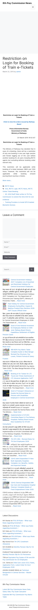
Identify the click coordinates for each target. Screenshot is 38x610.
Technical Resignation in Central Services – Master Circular (17, 572)
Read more (21, 301)
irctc (6, 189)
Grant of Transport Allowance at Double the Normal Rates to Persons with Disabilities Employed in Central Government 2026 (18, 395)
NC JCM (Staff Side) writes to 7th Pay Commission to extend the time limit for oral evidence (18, 196)
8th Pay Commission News (17, 3)
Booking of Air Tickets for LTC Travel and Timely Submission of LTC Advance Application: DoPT (22, 376)
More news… (7, 180)
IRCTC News (9, 186)
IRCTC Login (13, 189)
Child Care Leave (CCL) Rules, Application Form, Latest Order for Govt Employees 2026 (19, 565)
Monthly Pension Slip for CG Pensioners (17, 554)
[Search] (31, 269)
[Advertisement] (19, 30)
